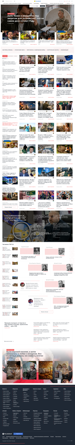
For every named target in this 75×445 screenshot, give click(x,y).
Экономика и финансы (26, 389)
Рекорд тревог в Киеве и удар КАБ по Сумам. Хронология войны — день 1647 (28, 41)
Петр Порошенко (37, 423)
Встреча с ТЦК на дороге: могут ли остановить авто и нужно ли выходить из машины (45, 137)
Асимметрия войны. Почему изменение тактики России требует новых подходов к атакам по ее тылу (63, 274)
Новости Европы (67, 391)
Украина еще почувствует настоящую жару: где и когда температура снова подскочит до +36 (64, 137)
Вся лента (4, 58)
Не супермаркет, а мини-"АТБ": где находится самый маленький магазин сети (6, 278)
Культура (5, 420)
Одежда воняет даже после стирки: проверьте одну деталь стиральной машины (10, 205)
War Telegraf (34, 44)
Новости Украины (52, 44)
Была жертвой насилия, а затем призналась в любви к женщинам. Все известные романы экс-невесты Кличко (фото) (24, 355)
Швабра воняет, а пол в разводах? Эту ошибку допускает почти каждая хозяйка (9, 152)
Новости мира (70, 97)
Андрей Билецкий (25, 246)
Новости (4, 388)
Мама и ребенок (57, 391)
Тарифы (25, 397)
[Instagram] (67, 1)
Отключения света (20, 49)
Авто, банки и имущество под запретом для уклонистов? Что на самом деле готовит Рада (63, 41)
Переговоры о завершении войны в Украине (12, 3)
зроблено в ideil (70, 440)
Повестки (25, 413)
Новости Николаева (7, 408)
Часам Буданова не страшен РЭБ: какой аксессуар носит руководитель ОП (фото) (64, 115)
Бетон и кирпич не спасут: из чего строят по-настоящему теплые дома (6, 263)
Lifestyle (4, 410)
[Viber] (61, 1)
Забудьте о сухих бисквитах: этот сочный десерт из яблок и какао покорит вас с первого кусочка (9, 130)
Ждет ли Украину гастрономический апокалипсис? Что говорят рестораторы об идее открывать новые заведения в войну (61, 234)
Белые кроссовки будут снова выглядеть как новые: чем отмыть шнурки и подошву (6, 314)
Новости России (67, 394)
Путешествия (5, 418)
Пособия (15, 404)
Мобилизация (64, 49)
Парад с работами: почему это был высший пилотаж (54, 258)
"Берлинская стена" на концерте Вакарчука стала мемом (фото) (29, 370)
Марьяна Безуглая (37, 427)
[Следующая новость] (73, 18)
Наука (44, 388)
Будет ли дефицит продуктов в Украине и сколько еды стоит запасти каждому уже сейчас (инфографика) (46, 41)
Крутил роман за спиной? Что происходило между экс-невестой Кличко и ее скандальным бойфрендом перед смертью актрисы (9, 160)
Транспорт (26, 394)
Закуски (65, 422)
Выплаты (15, 394)
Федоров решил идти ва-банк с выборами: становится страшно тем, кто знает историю (37, 274)
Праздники (46, 410)
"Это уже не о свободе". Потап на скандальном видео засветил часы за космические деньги (44, 204)
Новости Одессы (6, 396)
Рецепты (66, 410)
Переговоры (15, 417)
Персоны (35, 410)
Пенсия (55, 410)
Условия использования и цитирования (41, 436)
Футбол (35, 391)
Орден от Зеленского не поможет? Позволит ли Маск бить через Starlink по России (65, 204)
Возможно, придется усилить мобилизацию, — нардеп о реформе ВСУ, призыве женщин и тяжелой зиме (27, 158)
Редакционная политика (27, 436)
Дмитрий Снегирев (58, 263)
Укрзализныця (26, 401)
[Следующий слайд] (73, 3)
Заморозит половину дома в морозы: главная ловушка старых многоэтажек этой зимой (45, 92)
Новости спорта (37, 388)
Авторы (68, 3)
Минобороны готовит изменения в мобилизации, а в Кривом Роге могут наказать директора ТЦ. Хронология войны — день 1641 (41, 331)
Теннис (35, 394)
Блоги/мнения (62, 255)
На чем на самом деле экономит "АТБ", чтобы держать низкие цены (9, 111)
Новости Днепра (6, 394)
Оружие (14, 419)
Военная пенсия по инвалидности (58, 419)
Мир (65, 388)
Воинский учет (26, 420)
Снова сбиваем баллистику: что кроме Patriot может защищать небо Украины (27, 115)
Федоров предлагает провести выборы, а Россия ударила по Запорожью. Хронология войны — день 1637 (61, 338)
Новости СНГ (66, 396)
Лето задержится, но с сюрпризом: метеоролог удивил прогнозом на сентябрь (9, 41)
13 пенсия (56, 413)
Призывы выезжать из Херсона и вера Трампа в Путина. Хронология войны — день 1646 (10, 124)
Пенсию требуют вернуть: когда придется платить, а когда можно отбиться (26, 204)
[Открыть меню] (3, 1)
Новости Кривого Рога (6, 402)
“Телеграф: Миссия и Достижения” (56, 3)
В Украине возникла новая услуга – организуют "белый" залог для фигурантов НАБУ (26, 69)
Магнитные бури (6, 423)
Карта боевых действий (16, 414)
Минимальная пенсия (58, 421)
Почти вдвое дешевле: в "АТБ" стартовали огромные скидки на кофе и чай (9, 90)
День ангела (46, 421)
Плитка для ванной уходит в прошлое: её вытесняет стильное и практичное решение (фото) (9, 70)
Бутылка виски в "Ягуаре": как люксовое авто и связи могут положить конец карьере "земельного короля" (27, 182)
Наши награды (58, 436)
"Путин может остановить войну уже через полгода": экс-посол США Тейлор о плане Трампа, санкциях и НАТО (64, 92)
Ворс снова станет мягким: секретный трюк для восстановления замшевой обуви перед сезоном (9, 117)
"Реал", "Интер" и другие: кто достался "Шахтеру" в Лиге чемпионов (9, 174)
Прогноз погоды (16, 406)
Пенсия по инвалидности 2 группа (57, 416)
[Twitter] (66, 1)
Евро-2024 (36, 398)
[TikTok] (69, 1)
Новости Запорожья (7, 400)
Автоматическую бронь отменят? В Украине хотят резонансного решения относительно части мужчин (27, 92)
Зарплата (15, 391)
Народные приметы (47, 415)
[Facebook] (60, 1)
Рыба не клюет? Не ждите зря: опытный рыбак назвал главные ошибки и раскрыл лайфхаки (27, 137)
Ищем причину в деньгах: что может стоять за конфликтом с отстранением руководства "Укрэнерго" (42, 233)
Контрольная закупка (27, 3)
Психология (56, 396)
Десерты (66, 418)
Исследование (57, 398)
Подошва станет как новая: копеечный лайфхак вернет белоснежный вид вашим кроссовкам (6, 270)
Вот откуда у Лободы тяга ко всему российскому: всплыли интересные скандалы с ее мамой (61, 370)
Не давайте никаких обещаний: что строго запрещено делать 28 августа (9, 84)
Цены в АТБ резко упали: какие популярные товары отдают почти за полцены (6, 292)
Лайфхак (5, 422)
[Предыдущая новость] (2, 18)
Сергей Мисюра (49, 247)
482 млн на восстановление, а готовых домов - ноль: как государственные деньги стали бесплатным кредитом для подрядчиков (46, 159)
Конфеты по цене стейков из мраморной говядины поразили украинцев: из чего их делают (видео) (9, 104)
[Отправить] (15, 1)
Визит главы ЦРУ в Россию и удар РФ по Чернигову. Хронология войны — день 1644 (61, 324)
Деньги (25, 392)
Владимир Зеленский (38, 413)
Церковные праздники (46, 414)
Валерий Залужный (37, 420)
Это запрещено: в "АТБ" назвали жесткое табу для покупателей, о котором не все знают (6, 299)
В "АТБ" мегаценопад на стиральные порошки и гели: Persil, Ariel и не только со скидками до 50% (7, 307)
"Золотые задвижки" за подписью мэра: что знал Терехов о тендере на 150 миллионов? (45, 181)
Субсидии (15, 396)
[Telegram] (63, 1)
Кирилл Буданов (37, 422)
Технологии (46, 391)
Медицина (15, 398)
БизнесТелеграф (44, 3)
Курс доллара (26, 399)
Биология (46, 394)
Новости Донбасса (6, 404)
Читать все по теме (8, 237)
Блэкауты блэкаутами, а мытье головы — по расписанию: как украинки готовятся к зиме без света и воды (9, 77)
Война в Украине (17, 410)
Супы (65, 416)
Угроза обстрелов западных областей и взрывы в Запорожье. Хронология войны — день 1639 (42, 338)
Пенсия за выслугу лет (57, 424)
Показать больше (8, 207)
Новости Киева (6, 391)
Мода (4, 416)
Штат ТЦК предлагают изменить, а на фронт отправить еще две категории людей (6, 256)
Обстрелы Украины (7, 49)
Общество (15, 388)
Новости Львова (6, 398)
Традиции (46, 417)
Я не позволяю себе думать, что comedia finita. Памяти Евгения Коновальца (28, 257)
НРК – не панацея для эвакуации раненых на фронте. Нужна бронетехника (61, 307)
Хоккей (35, 396)
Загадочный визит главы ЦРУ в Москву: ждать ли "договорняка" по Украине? (24, 18)
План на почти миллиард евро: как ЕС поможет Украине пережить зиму (64, 68)
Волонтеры (15, 421)
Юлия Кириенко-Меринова (35, 263)
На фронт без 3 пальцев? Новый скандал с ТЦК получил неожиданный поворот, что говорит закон (45, 115)
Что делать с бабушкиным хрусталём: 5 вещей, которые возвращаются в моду (6, 249)
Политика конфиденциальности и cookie (13, 436)
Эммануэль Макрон (37, 418)
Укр (72, 1)
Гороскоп (5, 413)
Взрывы (14, 415)
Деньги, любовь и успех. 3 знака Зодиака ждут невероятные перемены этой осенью (45, 370)
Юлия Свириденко (37, 429)
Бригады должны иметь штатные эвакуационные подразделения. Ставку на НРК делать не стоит (32, 286)
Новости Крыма (6, 406)
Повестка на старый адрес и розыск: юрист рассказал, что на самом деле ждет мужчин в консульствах (64, 181)
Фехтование (36, 400)
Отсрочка (25, 416)
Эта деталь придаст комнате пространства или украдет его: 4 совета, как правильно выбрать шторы (9, 63)
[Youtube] (65, 1)
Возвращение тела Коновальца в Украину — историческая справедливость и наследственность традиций (40, 302)
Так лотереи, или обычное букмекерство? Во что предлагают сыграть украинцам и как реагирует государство (60, 217)
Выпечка (66, 413)
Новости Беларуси (67, 400)
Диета (55, 394)
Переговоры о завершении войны (36, 49)
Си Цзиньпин (36, 416)
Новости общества (15, 44)
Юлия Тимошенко (37, 425)
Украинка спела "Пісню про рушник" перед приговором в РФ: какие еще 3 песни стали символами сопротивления (9, 189)
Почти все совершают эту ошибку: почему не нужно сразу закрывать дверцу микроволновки (9, 167)
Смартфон (46, 398)
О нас (3, 436)
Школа (14, 400)
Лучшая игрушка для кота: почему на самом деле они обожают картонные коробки (6, 285)
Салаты (65, 420)
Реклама (52, 436)
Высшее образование (15, 402)
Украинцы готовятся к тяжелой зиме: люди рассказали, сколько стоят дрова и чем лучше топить (64, 158)
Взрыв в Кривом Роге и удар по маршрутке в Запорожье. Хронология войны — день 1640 (61, 330)
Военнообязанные (27, 418)
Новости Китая (67, 398)
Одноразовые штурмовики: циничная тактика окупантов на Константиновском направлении (54, 290)
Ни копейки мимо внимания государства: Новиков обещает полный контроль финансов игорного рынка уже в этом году (42, 217)
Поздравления (6, 425)
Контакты (64, 436)
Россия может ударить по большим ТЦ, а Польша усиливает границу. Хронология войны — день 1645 (42, 324)
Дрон (45, 396)
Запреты (45, 419)
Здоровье (55, 388)
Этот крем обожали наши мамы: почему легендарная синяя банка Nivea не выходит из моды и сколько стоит (13, 370)
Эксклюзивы (36, 3)
